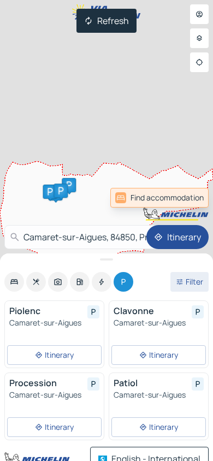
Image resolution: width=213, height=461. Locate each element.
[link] (185, 198)
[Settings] (199, 38)
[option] (14, 282)
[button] (69, 185)
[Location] (199, 62)
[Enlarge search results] (106, 259)
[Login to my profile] (199, 14)
